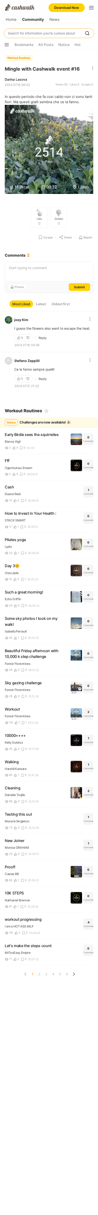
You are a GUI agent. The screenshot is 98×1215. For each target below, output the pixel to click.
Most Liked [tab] (21, 304)
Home (11, 19)
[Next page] (74, 974)
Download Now (66, 8)
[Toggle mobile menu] (91, 8)
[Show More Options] (6, 45)
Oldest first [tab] (61, 304)
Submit (79, 287)
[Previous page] (25, 974)
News (54, 19)
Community (33, 19)
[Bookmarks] (46, 411)
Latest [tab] (41, 304)
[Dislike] (28, 337)
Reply (43, 338)
